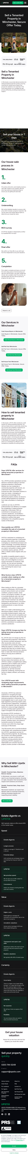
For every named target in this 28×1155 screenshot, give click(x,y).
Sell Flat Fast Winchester (14, 355)
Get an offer (6, 97)
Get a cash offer (7, 800)
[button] (25, 2)
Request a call (6, 310)
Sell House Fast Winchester (14, 370)
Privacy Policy (19, 1140)
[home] (5, 2)
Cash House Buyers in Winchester (14, 339)
